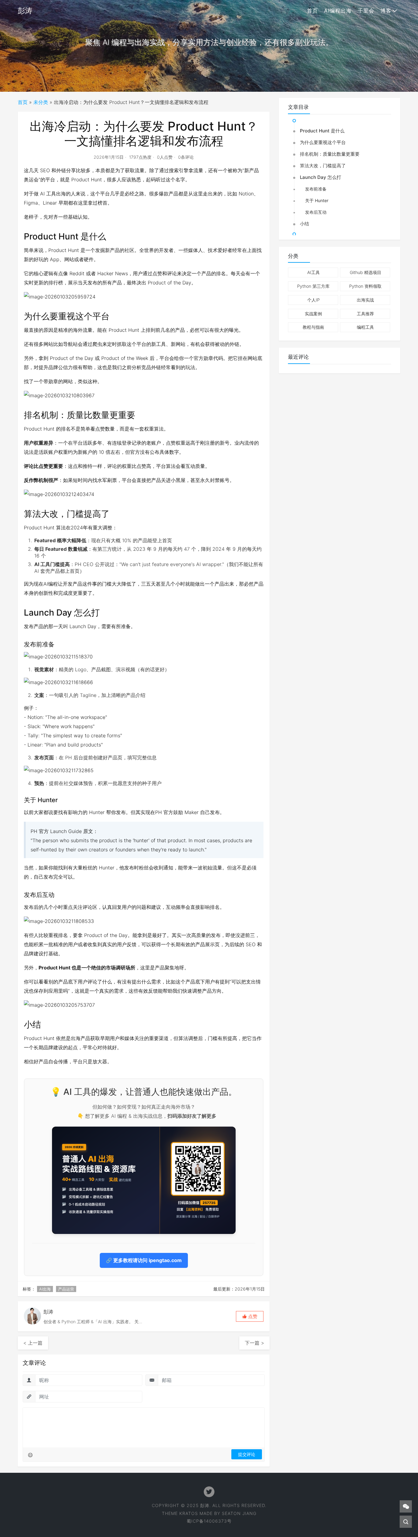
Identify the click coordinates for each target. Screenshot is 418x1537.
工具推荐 (365, 313)
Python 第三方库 (313, 286)
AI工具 (313, 272)
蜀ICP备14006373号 (209, 1521)
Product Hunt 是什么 (322, 131)
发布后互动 (316, 212)
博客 (385, 11)
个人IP (313, 299)
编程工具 (365, 327)
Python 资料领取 (365, 286)
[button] (249, 1316)
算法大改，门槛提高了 (323, 166)
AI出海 (45, 1289)
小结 (304, 224)
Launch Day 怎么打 (320, 177)
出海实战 (365, 299)
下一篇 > (254, 1343)
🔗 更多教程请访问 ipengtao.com (144, 1260)
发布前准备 (316, 188)
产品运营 (66, 1289)
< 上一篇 (33, 1343)
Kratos (188, 1513)
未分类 (40, 102)
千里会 (366, 11)
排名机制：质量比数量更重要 (330, 154)
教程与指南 (313, 327)
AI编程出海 (338, 11)
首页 (312, 11)
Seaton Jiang (239, 1513)
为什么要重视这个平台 (323, 142)
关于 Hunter (316, 200)
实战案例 (313, 313)
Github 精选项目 (365, 272)
